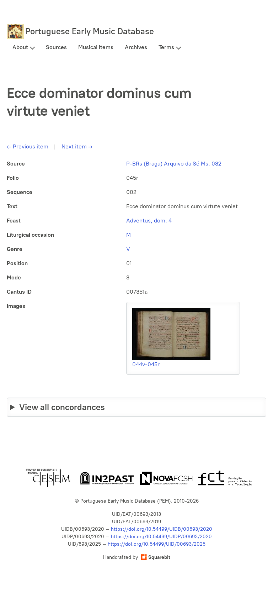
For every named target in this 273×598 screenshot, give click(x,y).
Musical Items (95, 47)
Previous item (27, 146)
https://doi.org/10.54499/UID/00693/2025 (156, 544)
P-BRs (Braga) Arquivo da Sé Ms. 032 (173, 163)
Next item (77, 146)
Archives (136, 47)
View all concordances (62, 407)
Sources (56, 47)
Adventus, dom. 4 (149, 220)
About (20, 47)
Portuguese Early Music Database (89, 31)
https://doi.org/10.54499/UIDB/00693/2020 (161, 529)
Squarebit (159, 557)
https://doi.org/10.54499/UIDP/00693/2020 (161, 537)
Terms (166, 47)
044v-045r (146, 364)
